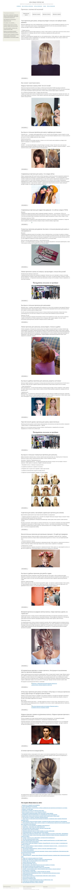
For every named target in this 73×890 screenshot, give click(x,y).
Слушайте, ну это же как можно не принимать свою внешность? (36, 825)
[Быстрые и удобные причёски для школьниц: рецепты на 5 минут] (45, 407)
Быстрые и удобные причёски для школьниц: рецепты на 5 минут (41, 381)
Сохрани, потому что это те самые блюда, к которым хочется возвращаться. (39, 837)
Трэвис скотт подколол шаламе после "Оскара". (33, 858)
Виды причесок (38, 6)
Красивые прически (36, 2)
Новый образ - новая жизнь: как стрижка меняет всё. (34, 826)
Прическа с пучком (36, 14)
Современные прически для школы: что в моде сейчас (37, 174)
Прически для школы (26, 14)
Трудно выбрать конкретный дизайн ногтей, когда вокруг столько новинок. (37, 813)
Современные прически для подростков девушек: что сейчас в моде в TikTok (44, 210)
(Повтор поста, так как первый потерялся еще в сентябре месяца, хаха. (38, 879)
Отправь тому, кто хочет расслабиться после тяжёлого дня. (35, 860)
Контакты (24, 886)
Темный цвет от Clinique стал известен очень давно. (33, 810)
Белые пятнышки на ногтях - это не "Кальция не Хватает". (34, 812)
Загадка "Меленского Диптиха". (29, 862)
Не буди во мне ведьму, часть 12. (30, 863)
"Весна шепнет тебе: (27, 854)
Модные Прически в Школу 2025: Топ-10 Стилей (36, 86)
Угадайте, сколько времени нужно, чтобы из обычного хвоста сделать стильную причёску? (42, 869)
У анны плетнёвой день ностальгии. (29, 806)
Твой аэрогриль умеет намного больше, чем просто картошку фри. (37, 828)
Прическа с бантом (46, 14)
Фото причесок (51, 6)
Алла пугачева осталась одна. (29, 877)
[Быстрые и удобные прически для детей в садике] (45, 596)
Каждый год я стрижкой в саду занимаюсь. (31, 805)
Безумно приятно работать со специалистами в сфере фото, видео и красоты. (39, 875)
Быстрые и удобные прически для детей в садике (36, 573)
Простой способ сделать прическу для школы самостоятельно (40, 422)
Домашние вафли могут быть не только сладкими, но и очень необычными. (38, 831)
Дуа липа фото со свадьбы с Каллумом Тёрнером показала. (35, 817)
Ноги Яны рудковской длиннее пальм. (31, 839)
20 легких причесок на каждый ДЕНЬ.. (32, 750)
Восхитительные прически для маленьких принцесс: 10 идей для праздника (44, 534)
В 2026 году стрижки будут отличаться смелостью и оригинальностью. (37, 859)
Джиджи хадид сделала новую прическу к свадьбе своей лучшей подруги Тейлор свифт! (40, 816)
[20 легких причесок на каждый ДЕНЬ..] (45, 775)
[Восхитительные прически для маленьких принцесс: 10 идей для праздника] (45, 558)
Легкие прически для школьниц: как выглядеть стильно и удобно (40, 327)
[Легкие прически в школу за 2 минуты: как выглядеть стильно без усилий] (45, 289)
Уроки (44, 6)
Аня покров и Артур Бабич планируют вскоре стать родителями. (36, 867)
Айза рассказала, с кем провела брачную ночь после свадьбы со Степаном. (39, 864)
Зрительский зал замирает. (28, 850)
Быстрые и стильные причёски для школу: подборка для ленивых (41, 132)
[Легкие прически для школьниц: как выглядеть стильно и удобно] (45, 356)
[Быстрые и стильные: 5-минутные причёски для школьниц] (45, 490)
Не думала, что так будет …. (10, 22)
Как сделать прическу (27, 6)
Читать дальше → (24, 78)
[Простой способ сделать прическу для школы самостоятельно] (45, 439)
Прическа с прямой (57, 14)
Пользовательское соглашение (30, 886)
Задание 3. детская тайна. (27, 809)
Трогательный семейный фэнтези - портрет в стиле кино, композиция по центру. (40, 848)
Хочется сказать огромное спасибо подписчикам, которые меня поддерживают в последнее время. (11, 36)
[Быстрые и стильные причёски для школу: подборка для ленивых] (45, 158)
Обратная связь (45, 886)
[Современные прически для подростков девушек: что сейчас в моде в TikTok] (45, 222)
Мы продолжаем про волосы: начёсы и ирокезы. (33, 882)
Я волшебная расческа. (28, 874)
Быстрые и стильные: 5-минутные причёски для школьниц (39, 455)
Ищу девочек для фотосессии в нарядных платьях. (33, 866)
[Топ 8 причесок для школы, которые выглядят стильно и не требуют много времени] (45, 58)
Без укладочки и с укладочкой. (29, 870)
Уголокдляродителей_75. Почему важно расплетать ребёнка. (35, 832)
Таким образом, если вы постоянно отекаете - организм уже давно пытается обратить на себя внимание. (45, 821)
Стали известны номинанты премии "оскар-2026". (33, 881)
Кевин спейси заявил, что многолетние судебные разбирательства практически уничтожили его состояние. (44, 807)
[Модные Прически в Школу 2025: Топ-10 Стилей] (45, 112)
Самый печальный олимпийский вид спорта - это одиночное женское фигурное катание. (41, 873)
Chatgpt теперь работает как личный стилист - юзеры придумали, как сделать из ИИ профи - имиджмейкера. (45, 833)
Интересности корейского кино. (29, 878)
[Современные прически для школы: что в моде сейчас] (45, 194)
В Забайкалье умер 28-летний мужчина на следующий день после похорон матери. (39, 814)
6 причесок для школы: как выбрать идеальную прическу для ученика (42, 512)
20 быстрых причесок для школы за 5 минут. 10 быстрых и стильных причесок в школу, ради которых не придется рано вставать (45, 692)
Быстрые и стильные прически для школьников (35, 305)
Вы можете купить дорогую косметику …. (31, 829)
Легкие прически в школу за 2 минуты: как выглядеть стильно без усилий (43, 271)
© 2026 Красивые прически (7, 886)
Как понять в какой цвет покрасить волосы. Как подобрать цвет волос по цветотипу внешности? (11, 16)
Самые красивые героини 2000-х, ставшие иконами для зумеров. (36, 871)
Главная (19, 6)
